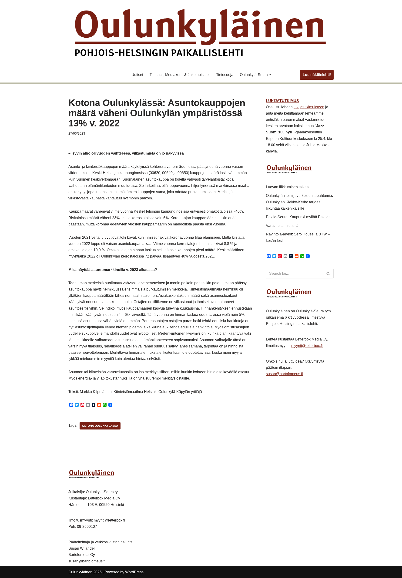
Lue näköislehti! (317, 75)
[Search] (328, 273)
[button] (270, 75)
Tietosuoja (224, 75)
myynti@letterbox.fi (307, 346)
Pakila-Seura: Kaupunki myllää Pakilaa (298, 217)
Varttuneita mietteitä (282, 226)
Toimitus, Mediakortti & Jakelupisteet (180, 75)
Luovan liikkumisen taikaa (287, 187)
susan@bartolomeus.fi (284, 374)
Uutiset (137, 75)
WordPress (134, 572)
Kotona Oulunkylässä (100, 425)
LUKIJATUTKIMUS (282, 101)
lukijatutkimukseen (309, 107)
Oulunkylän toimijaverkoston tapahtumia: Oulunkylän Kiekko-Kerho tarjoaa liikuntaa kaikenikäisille (299, 202)
